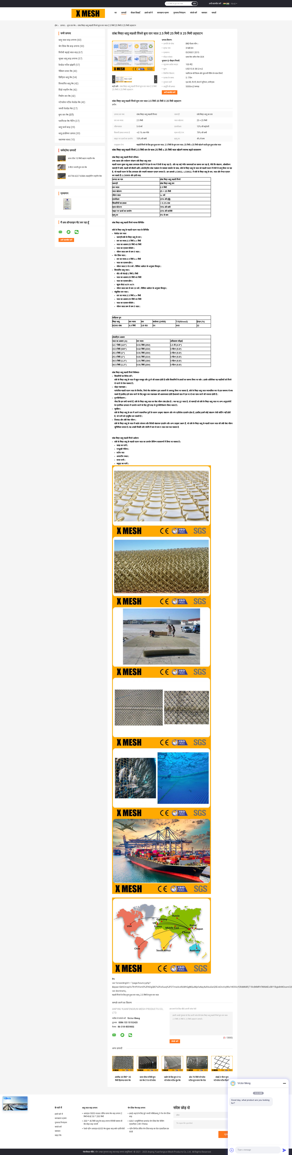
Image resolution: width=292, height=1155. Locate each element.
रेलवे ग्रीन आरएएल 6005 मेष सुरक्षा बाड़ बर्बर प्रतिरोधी (104, 1128)
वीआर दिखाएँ (135, 12)
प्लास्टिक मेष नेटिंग (67, 120)
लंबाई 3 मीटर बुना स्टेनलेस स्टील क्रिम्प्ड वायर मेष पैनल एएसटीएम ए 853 (222, 1079)
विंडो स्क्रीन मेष (65, 89)
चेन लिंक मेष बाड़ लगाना (69, 46)
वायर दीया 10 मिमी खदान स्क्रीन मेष (81, 158)
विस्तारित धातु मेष (66, 83)
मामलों (214, 12)
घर (116, 12)
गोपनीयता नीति (88, 1152)
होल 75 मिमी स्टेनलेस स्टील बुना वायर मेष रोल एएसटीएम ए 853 (197, 1079)
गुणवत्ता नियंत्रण (179, 12)
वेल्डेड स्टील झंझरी (67, 64)
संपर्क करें (193, 12)
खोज (194, 4)
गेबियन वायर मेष (65, 71)
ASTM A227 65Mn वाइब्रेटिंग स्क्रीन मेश (85, 176)
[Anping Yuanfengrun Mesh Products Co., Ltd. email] (62, 232)
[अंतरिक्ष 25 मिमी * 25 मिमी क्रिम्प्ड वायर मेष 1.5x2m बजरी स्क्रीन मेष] (123, 1063)
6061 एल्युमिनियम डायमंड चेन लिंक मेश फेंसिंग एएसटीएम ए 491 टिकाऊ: (146, 1122)
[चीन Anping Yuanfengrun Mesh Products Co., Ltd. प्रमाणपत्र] (67, 204)
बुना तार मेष (71, 25)
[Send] (284, 1150)
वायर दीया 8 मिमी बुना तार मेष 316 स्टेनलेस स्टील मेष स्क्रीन (148, 1079)
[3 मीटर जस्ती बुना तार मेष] (61, 167)
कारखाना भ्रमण (163, 12)
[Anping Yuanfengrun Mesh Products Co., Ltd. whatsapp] (70, 232)
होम (56, 25)
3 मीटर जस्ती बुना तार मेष (77, 167)
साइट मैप (58, 1135)
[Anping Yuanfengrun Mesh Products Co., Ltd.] (88, 13)
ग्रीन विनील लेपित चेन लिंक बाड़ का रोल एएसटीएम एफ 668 (149, 1130)
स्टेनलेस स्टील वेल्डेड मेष (69, 102)
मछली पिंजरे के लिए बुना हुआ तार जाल (125, 995)
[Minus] (284, 1083)
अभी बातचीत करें (215, 3)
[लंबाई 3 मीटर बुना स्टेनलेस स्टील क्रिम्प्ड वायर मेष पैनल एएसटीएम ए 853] (222, 1063)
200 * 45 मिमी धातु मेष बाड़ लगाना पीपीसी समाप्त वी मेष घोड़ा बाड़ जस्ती (103, 1122)
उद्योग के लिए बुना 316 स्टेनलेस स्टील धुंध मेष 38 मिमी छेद (172, 1079)
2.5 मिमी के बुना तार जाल (149, 995)
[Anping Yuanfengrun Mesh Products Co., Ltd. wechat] (78, 232)
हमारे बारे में (149, 12)
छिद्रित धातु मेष (65, 77)
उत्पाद (62, 25)
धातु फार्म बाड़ (64, 127)
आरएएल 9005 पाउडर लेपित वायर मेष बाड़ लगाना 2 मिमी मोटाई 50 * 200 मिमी (103, 1115)
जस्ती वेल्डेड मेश (66, 108)
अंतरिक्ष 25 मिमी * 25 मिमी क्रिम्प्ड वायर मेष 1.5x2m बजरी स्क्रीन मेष (122, 1079)
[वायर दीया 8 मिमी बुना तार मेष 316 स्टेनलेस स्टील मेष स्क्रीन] (147, 1063)
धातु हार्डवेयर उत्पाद (67, 133)
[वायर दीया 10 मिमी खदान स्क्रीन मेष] (61, 158)
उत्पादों (123, 12)
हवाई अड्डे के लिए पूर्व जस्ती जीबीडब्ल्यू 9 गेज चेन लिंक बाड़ (149, 1115)
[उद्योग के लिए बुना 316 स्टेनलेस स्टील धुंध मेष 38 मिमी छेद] (172, 1063)
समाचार (204, 12)
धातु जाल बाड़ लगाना (67, 39)
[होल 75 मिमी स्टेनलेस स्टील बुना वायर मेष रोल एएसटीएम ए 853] (197, 1063)
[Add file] (232, 1150)
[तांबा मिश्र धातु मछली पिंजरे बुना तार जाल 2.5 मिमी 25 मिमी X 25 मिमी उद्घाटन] (133, 56)
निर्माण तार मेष (65, 96)
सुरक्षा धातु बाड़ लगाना (68, 58)
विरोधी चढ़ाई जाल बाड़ (68, 52)
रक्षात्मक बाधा (64, 139)
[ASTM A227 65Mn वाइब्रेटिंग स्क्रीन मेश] (61, 176)
